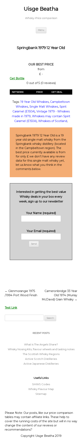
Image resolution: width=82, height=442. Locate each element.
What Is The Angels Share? (41, 344)
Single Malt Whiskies (43, 106)
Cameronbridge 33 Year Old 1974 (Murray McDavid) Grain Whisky (59, 295)
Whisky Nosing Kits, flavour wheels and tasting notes (41, 349)
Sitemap (41, 393)
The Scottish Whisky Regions (41, 354)
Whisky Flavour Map (41, 389)
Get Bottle (17, 78)
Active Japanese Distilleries (41, 363)
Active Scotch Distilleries (41, 358)
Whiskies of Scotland (52, 121)
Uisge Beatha (41, 9)
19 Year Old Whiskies (34, 102)
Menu (41, 30)
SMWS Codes (41, 384)
